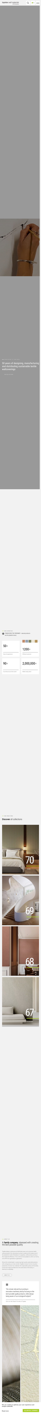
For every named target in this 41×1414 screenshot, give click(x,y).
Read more (5, 1411)
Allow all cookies (31, 1410)
